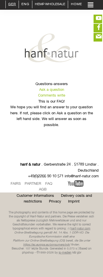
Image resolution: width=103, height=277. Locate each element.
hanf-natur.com (80, 228)
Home (76, 4)
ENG (25, 4)
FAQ (48, 184)
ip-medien (65, 252)
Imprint (74, 201)
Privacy (55, 201)
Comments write (51, 95)
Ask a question (51, 90)
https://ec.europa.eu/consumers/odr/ (46, 244)
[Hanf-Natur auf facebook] (94, 28)
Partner (33, 184)
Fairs (16, 184)
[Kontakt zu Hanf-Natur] (94, 37)
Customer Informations (35, 196)
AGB (43, 189)
